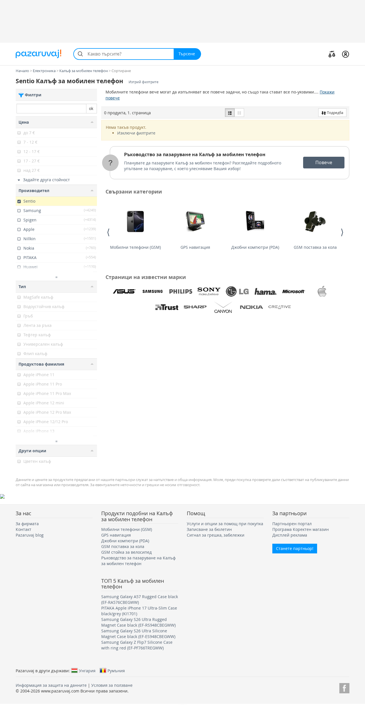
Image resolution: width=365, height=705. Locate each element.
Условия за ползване (112, 685)
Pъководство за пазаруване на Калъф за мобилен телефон (194, 154)
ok (91, 108)
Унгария (87, 670)
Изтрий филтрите (144, 82)
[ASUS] (124, 291)
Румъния (116, 670)
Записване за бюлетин (209, 529)
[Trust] (166, 307)
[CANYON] (223, 307)
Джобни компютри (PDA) (255, 247)
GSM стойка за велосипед (126, 552)
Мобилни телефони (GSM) (135, 247)
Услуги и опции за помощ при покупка (225, 523)
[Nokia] (251, 307)
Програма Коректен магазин (300, 529)
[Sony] (209, 291)
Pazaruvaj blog (30, 535)
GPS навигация (195, 247)
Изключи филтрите (136, 133)
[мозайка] (239, 112)
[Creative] (279, 307)
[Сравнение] (332, 53)
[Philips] (180, 291)
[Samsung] (152, 291)
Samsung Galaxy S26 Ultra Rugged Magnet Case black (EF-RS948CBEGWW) (138, 622)
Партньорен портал (292, 523)
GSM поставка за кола (315, 247)
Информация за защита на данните (51, 685)
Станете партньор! (294, 548)
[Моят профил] (345, 53)
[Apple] (322, 291)
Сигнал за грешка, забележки (215, 535)
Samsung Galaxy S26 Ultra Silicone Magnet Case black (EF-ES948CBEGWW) (138, 633)
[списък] (230, 112)
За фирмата (27, 523)
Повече (323, 162)
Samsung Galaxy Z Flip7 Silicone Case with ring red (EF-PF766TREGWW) (137, 645)
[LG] (237, 291)
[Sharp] (195, 307)
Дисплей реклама (289, 535)
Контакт (23, 529)
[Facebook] (344, 687)
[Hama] (265, 291)
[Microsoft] (293, 291)
